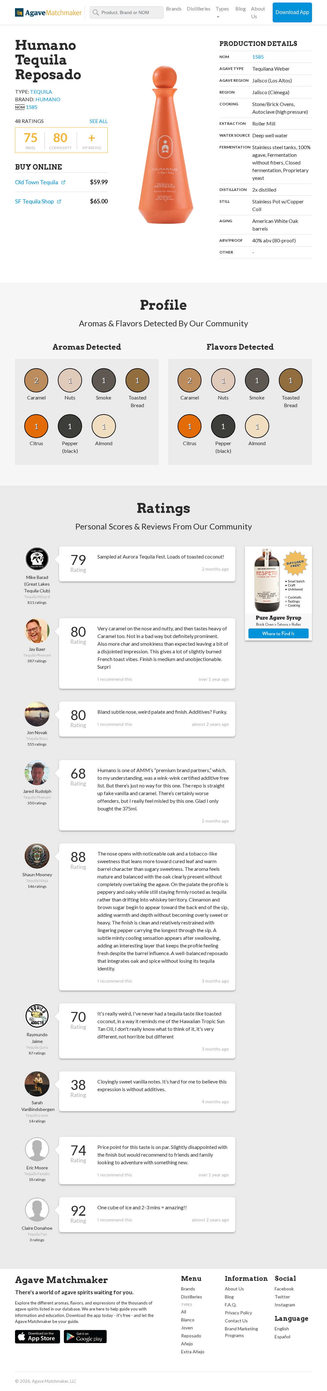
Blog (240, 8)
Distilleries (198, 8)
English (282, 1328)
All (183, 1311)
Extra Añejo (192, 1351)
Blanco (187, 1319)
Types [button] (222, 8)
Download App (292, 12)
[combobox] (127, 12)
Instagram (285, 1304)
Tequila (41, 91)
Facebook (284, 1288)
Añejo (187, 1343)
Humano (47, 99)
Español (282, 1336)
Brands (174, 8)
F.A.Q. (231, 1304)
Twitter (282, 1296)
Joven (187, 1327)
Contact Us (236, 1320)
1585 (31, 107)
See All (99, 121)
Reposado (191, 1335)
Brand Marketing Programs (241, 1332)
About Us (258, 12)
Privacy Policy (238, 1312)
